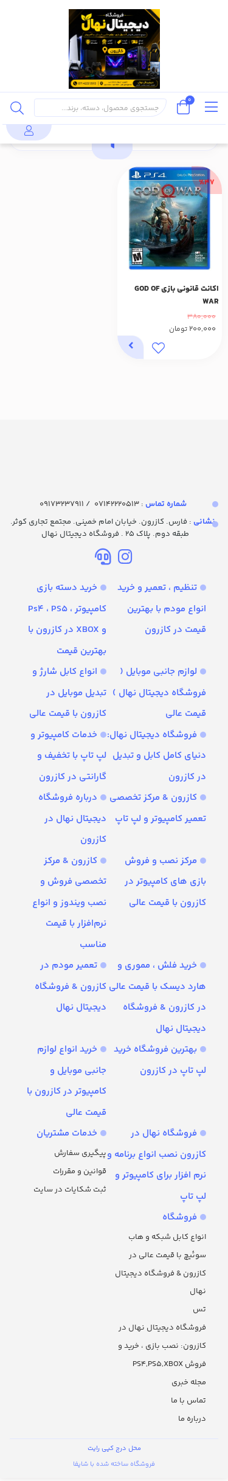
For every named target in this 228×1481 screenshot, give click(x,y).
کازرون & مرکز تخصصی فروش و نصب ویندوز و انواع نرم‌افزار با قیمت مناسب (69, 903)
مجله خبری (188, 1382)
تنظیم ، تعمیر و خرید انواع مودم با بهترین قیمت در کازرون (161, 609)
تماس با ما (188, 1401)
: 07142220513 (140, 504)
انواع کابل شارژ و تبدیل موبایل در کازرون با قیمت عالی (67, 693)
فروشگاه (179, 1217)
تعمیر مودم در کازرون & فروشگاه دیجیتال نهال (70, 987)
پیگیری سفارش (80, 1153)
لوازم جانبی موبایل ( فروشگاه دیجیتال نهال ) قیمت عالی (159, 693)
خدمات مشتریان (66, 1133)
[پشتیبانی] (103, 559)
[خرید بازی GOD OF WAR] (114, 448)
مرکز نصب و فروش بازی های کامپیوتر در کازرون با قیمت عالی (165, 882)
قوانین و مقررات (79, 1171)
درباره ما (192, 1419)
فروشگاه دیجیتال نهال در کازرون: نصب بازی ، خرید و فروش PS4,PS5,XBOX (162, 1346)
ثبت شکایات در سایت (69, 1190)
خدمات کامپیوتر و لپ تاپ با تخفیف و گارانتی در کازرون (68, 756)
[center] (17, 108)
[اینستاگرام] (125, 559)
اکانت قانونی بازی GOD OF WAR (176, 295)
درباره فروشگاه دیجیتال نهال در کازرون (72, 819)
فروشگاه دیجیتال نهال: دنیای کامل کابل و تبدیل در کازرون (156, 756)
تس (199, 1309)
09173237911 (62, 504)
